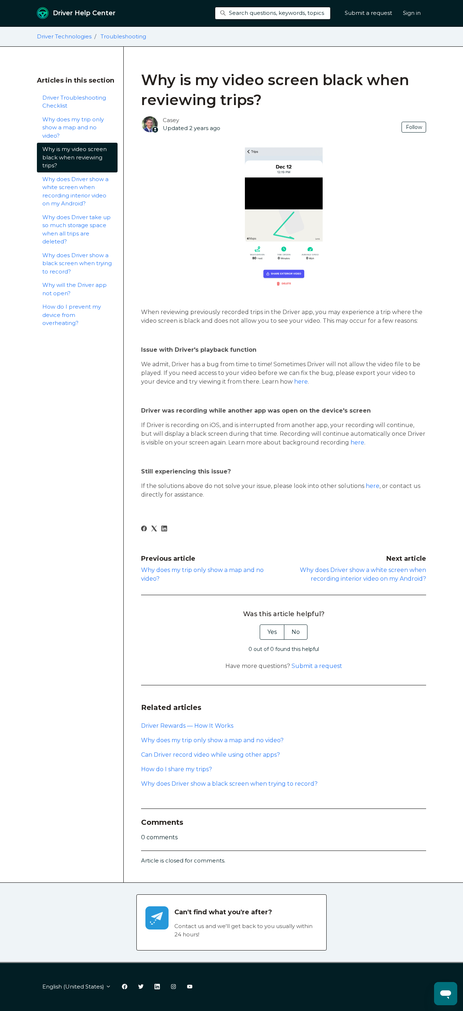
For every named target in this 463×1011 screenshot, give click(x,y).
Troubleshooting (123, 36)
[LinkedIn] (164, 529)
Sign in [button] (412, 12)
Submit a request (368, 12)
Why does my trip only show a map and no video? (212, 740)
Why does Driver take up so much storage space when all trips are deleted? (76, 229)
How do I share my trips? (176, 769)
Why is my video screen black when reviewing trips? (74, 157)
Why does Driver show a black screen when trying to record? (229, 783)
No (296, 631)
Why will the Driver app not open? (74, 289)
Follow (414, 127)
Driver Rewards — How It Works (187, 725)
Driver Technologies (64, 36)
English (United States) (74, 986)
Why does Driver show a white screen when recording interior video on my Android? (75, 191)
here (301, 381)
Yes (272, 631)
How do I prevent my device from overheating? (71, 314)
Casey (171, 120)
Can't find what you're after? (223, 912)
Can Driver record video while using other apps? (210, 754)
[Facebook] (144, 529)
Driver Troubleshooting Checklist (74, 101)
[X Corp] (154, 529)
